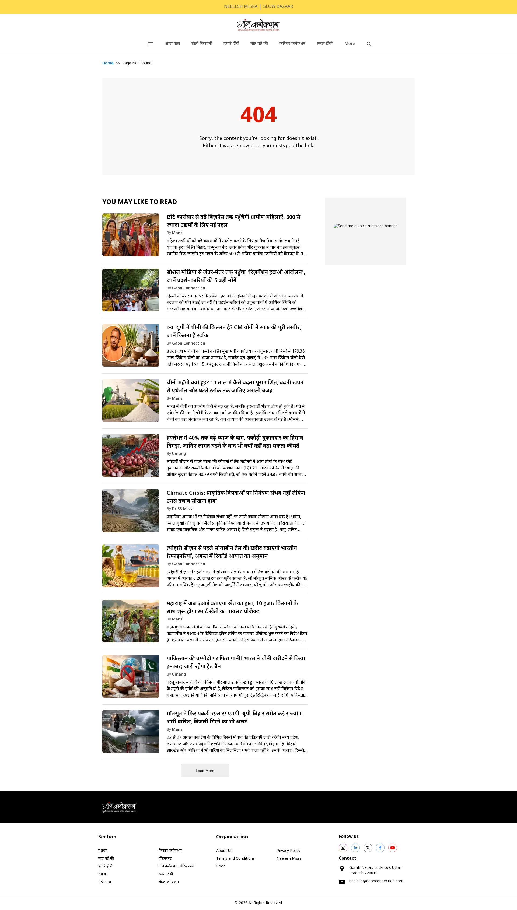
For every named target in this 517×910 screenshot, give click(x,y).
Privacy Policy (288, 850)
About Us (224, 850)
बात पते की (259, 44)
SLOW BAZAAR (278, 7)
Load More (205, 770)
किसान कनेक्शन (170, 850)
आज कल (172, 44)
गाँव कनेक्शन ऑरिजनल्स (176, 866)
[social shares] (343, 848)
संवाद (102, 874)
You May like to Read (139, 202)
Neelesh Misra (289, 858)
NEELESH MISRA (240, 7)
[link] (205, 237)
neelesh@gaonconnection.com (376, 881)
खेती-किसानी (201, 44)
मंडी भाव (104, 882)
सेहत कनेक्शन (169, 882)
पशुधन (102, 850)
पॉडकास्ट (165, 858)
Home (108, 63)
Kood (221, 866)
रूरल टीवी (325, 44)
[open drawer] (150, 44)
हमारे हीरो (231, 44)
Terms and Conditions (235, 858)
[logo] (258, 25)
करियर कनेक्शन (292, 44)
